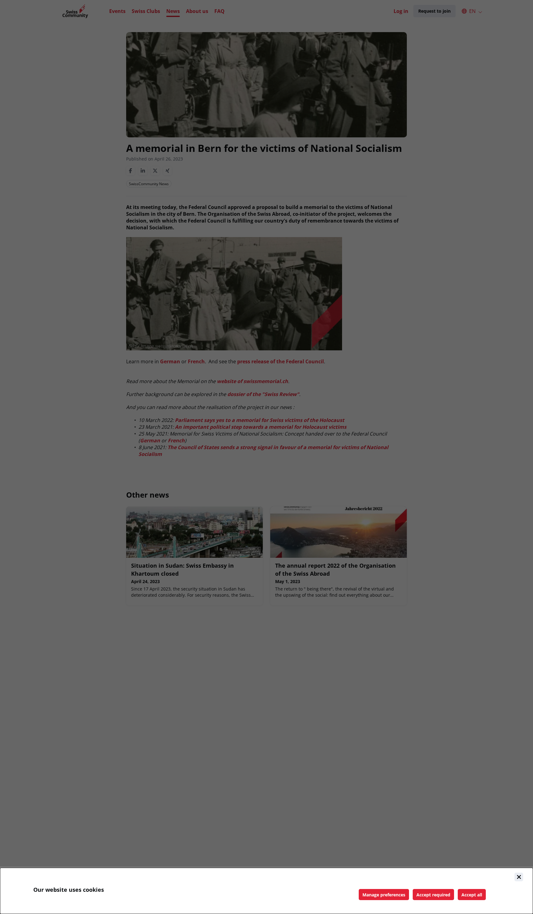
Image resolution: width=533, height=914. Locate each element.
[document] (266, 891)
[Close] (518, 877)
